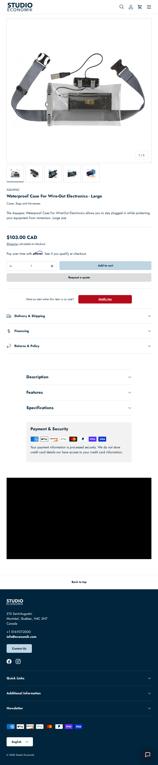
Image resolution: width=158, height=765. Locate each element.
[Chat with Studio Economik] (148, 755)
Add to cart (105, 265)
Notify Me (105, 299)
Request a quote (79, 277)
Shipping (12, 244)
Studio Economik (25, 755)
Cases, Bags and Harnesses (23, 203)
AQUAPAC (13, 190)
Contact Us (19, 648)
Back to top (79, 582)
